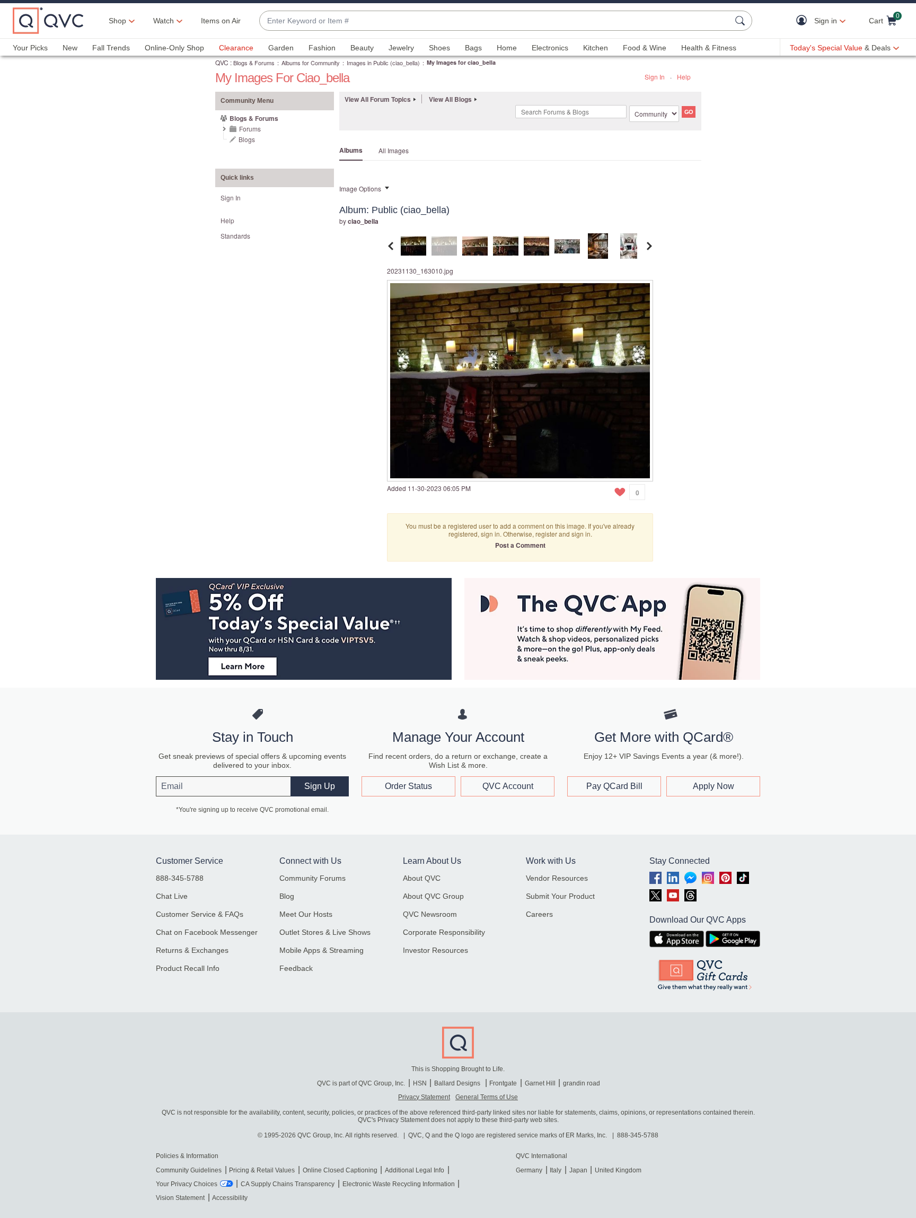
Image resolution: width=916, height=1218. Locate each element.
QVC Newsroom (430, 914)
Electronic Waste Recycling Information (398, 1184)
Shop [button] (117, 20)
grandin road (581, 1083)
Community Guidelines (189, 1170)
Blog (286, 896)
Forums (250, 128)
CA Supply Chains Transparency (287, 1184)
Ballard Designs (458, 1083)
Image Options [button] (360, 188)
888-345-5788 (180, 878)
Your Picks (30, 47)
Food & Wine (644, 47)
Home (507, 47)
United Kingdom (618, 1170)
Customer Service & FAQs (199, 914)
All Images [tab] (393, 150)
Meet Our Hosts (305, 914)
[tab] (413, 244)
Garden (281, 47)
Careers (539, 914)
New (70, 47)
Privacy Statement (424, 1097)
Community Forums (312, 878)
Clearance (236, 47)
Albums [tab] (351, 150)
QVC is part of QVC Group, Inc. (361, 1083)
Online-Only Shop (174, 47)
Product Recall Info (187, 968)
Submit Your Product (560, 896)
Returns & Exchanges (192, 950)
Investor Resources (435, 950)
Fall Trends (111, 47)
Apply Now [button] (713, 786)
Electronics (550, 47)
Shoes (439, 47)
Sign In (655, 76)
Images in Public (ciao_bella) (383, 62)
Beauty (362, 47)
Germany (529, 1170)
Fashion (322, 47)
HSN (420, 1083)
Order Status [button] (408, 786)
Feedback (296, 968)
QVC (221, 62)
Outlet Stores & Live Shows (325, 932)
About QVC (422, 878)
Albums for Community (310, 62)
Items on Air (221, 20)
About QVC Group (433, 896)
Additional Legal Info (414, 1170)
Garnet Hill (540, 1083)
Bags (473, 47)
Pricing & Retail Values (262, 1170)
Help (684, 76)
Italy (555, 1170)
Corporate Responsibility (444, 932)
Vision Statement (180, 1198)
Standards (235, 235)
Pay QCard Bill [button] (614, 786)
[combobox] (495, 21)
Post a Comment (520, 545)
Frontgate (503, 1083)
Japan (578, 1170)
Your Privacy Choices (186, 1184)
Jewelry (401, 47)
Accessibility (230, 1198)
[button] (804, 21)
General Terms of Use (486, 1097)
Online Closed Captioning (340, 1170)
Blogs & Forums (254, 62)
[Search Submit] (742, 20)
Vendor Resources (557, 878)
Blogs (247, 139)
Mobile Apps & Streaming (321, 950)
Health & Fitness (708, 47)
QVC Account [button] (507, 786)
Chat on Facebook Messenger (207, 932)
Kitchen (595, 47)
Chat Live (172, 896)
